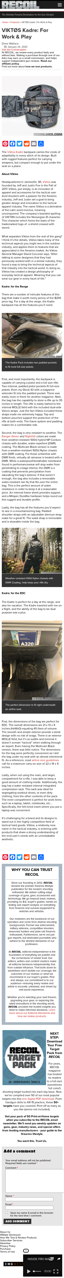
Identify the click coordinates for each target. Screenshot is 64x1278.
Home (5, 22)
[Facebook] (3, 1228)
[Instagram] (9, 1228)
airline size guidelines (45, 760)
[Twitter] (26, 1228)
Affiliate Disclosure (10, 1234)
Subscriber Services (11, 1240)
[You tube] (15, 1228)
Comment (11, 1167)
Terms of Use (7, 1251)
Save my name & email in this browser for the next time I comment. (31, 1214)
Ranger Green (10, 436)
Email (9, 1204)
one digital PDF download (38, 1099)
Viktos (46, 182)
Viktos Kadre (15, 152)
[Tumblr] (20, 1228)
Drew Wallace (10, 43)
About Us (5, 1232)
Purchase (5, 1248)
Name (9, 1195)
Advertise (5, 1243)
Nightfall (30, 436)
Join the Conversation (14, 49)
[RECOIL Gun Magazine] (20, 8)
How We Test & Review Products (18, 1237)
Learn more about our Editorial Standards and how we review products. (32, 1013)
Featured (14, 22)
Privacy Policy (7, 1246)
